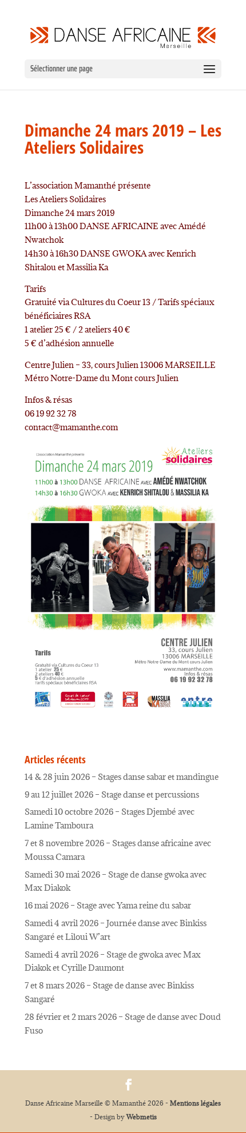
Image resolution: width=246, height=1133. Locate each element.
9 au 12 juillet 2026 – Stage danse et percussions (112, 794)
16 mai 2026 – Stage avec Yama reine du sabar (108, 905)
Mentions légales (195, 1103)
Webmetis (141, 1116)
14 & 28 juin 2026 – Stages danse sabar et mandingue (122, 776)
